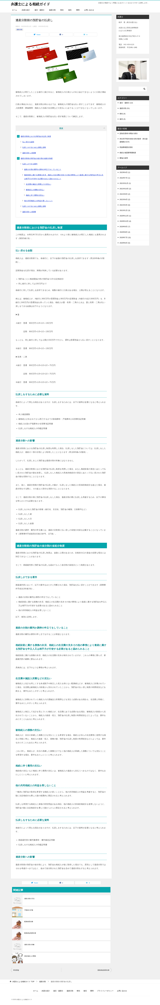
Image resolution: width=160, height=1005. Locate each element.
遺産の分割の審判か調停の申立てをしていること (42, 169)
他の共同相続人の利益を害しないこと (38, 201)
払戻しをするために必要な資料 (34, 147)
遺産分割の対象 (29, 944)
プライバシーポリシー (105, 991)
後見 (70, 10)
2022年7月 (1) (125, 178)
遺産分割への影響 (29, 153)
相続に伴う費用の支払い (35, 195)
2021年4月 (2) (125, 199)
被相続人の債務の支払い (35, 190)
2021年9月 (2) (125, 194)
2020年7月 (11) (125, 237)
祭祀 (62, 10)
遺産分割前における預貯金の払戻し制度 (36, 136)
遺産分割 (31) (125, 108)
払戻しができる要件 (30, 164)
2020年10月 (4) (125, 221)
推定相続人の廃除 (30, 956)
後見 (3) (122, 119)
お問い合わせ (89, 10)
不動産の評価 (28, 910)
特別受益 (16, 970)
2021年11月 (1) (125, 183)
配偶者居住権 (28, 921)
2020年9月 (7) (125, 226)
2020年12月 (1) (125, 216)
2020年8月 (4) (125, 232)
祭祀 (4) (122, 114)
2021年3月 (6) (125, 205)
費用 (78, 10)
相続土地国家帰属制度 (128, 153)
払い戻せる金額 (28, 142)
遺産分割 (52, 10)
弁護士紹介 (26, 10)
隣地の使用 (124, 158)
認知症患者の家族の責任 (129, 133)
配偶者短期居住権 (30, 933)
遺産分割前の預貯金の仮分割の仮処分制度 (37, 158)
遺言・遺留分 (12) (126, 103)
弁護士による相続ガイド (30, 4)
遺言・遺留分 (39, 10)
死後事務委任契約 (126, 147)
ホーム (14, 10)
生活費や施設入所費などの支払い (38, 184)
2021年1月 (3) (125, 210)
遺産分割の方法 (29, 898)
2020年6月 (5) (125, 243)
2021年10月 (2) (125, 189)
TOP (23, 981)
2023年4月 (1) (125, 172)
